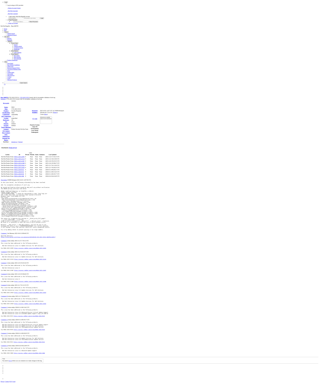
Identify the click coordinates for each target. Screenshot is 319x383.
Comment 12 (4, 319)
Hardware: (6, 120)
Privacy (3, 381)
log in (10, 360)
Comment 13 (4, 333)
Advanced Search (12, 35)
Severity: (6, 125)
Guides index (10, 72)
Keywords (6, 103)
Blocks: (6, 140)
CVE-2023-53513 (24, 97)
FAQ (8, 71)
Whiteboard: (6, 136)
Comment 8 (4, 274)
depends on (14, 142)
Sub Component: (6, 116)
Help (6, 61)
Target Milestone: (6, 127)
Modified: (35, 112)
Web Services (10, 75)
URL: (6, 134)
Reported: (35, 110)
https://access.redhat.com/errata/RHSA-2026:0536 (29, 329)
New (5, 30)
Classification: (6, 112)
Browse (9, 38)
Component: (6, 114)
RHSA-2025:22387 (19, 161)
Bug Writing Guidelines (13, 65)
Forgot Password (12, 20)
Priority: (6, 123)
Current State (14, 43)
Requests (9, 40)
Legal (8, 78)
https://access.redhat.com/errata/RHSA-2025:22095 (30, 248)
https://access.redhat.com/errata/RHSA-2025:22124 (30, 259)
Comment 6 (4, 252)
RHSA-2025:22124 (19, 159)
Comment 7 (4, 263)
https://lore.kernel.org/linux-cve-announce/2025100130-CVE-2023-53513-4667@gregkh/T (28, 237)
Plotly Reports (14, 54)
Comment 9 (4, 285)
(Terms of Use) (13, 147)
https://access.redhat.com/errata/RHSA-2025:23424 (30, 292)
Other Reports (14, 51)
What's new (10, 66)
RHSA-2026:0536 (19, 174)
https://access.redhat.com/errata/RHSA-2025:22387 (30, 270)
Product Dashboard (12, 60)
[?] (4, 84)
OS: (6, 122)
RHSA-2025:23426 (19, 167)
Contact (9, 77)
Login (6, 2)
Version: (6, 118)
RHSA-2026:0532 (19, 169)
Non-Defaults (17, 58)
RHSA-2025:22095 (19, 156)
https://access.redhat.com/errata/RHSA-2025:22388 (30, 281)
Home (5, 29)
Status (6, 107)
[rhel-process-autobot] (46, 117)
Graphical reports (18, 47)
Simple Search (11, 33)
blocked (20, 142)
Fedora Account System (14, 8)
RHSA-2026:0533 (19, 172)
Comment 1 (4, 233)
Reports (10, 41)
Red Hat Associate (12, 11)
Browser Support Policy (13, 68)
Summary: (3, 99)
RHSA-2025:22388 (19, 163)
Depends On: (6, 138)
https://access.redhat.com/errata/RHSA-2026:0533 (29, 316)
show (45, 114)
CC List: (34, 118)
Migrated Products (12, 80)
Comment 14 (4, 345)
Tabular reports (18, 46)
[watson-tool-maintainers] (46, 119)
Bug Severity (17, 57)
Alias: (6, 109)
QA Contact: (6, 131)
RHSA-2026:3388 (19, 176)
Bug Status (17, 55)
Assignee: (6, 129)
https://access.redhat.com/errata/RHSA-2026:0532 (29, 342)
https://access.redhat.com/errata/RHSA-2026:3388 (29, 353)
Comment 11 (4, 307)
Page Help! (10, 63)
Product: (6, 111)
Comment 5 (4, 240)
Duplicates (17, 49)
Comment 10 (4, 296)
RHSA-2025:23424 (19, 165)
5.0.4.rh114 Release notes (14, 69)
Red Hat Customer (12, 13)
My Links (7, 36)
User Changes (17, 52)
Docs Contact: (6, 133)
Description (4, 180)
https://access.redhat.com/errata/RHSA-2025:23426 (30, 303)
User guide (10, 74)
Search (6, 32)
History (55, 112)
